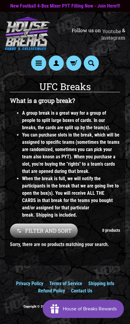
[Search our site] (91, 63)
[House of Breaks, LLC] (27, 34)
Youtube (111, 31)
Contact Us (81, 291)
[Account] (56, 63)
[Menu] (38, 63)
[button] (44, 231)
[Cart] (73, 63)
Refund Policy (51, 291)
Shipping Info (101, 283)
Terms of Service (65, 283)
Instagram (113, 37)
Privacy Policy (29, 283)
